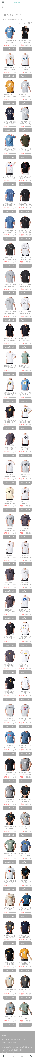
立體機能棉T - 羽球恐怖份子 (10, 990)
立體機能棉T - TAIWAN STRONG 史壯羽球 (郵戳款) (10, 529)
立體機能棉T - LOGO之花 (25, 448)
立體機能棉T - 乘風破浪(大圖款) (10, 41)
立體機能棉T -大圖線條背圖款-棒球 (25, 258)
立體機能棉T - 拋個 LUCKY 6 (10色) (10, 773)
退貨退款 (10, 1039)
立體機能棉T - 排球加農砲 (25, 827)
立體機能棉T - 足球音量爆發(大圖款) (25, 95)
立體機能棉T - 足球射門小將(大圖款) (25, 41)
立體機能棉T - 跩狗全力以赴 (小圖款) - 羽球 (25, 366)
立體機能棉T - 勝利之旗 (10, 909)
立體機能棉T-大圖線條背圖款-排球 (10, 312)
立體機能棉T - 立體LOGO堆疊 (10, 448)
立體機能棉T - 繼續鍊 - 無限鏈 (10, 827)
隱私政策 (17, 1039)
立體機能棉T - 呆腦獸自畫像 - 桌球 (25, 394)
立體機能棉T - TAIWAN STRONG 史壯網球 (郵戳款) (25, 475)
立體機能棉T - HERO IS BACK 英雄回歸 (9, 177)
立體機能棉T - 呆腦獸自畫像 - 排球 (10, 421)
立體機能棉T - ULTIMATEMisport (10, 719)
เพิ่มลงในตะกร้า (10, 49)
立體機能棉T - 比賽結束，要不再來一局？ (25, 909)
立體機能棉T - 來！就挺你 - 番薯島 (25, 610)
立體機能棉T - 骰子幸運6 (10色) (25, 746)
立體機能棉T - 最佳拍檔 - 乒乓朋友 (25, 854)
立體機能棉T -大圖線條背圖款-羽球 (25, 312)
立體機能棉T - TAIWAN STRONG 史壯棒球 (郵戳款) (10, 502)
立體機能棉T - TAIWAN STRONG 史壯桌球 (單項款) (10, 583)
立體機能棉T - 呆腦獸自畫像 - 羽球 (25, 421)
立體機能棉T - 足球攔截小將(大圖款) (10, 68)
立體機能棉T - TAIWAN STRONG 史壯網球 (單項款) (10, 556)
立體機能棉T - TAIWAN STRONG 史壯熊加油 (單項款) (9, 610)
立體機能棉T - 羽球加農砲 (10, 854)
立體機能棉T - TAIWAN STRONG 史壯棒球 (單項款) (25, 556)
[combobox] (12, 19)
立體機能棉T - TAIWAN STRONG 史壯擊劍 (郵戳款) (10, 475)
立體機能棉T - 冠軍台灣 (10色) (10, 800)
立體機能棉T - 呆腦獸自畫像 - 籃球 (10, 394)
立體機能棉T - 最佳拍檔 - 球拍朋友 (10, 882)
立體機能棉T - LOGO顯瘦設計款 (25, 692)
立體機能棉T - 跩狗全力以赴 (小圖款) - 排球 (10, 366)
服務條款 (23, 1039)
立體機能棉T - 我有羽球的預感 (10, 963)
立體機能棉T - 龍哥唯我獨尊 (25, 68)
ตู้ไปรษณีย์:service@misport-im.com (13, 1053)
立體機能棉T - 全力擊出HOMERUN (25, 177)
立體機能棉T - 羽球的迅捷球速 (25, 1017)
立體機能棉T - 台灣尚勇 (25, 719)
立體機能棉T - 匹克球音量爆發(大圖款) (10, 95)
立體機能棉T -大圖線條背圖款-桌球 (25, 285)
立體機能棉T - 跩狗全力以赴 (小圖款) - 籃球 (10, 339)
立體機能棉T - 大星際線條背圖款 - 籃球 (25, 204)
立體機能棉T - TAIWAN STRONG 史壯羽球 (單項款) (25, 583)
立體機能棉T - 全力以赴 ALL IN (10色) (25, 773)
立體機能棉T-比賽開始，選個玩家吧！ (10, 936)
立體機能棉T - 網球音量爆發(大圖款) (10, 123)
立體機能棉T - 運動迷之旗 (25, 882)
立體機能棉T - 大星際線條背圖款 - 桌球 (9, 231)
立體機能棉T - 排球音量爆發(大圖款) (25, 123)
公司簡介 (4, 1039)
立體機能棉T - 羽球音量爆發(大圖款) (10, 150)
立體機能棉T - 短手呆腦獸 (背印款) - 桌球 (10, 665)
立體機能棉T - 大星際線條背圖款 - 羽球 (9, 258)
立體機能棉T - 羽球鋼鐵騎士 (25, 963)
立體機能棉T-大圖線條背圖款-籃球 (10, 285)
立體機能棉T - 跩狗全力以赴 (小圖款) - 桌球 (25, 339)
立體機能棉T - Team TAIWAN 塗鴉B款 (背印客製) (9, 746)
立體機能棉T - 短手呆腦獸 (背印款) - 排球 (25, 665)
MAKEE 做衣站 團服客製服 (9, 1042)
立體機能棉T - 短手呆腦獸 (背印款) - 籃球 (25, 638)
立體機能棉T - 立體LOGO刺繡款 (25, 150)
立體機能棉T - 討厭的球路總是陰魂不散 (25, 936)
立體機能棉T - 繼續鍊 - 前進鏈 (25, 800)
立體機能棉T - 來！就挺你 (10, 638)
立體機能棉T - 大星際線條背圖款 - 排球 (25, 231)
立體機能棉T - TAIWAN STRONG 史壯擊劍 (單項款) (25, 529)
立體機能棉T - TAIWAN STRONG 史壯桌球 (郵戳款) (25, 502)
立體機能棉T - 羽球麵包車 (10, 1017)
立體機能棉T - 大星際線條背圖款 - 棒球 (9, 204)
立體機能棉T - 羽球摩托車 (25, 990)
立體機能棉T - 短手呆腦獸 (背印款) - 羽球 (10, 692)
